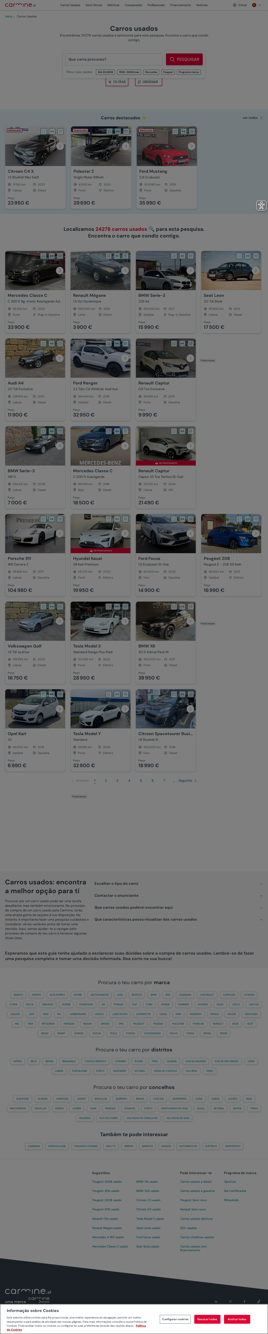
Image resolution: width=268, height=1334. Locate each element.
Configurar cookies (175, 1319)
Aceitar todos (237, 1319)
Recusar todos (207, 1319)
